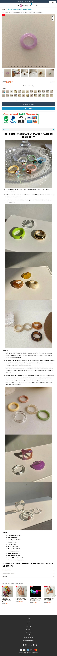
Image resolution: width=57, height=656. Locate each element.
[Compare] (53, 16)
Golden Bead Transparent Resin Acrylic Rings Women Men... (6, 600)
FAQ (28, 618)
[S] (31, 95)
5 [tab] (14, 66)
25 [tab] (45, 66)
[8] (19, 95)
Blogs (28, 621)
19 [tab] (36, 66)
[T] (19, 91)
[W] (27, 95)
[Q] (15, 91)
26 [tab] (47, 66)
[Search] (33, 5)
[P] (7, 91)
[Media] (53, 19)
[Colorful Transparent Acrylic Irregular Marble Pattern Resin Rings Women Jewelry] (28, 41)
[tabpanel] (28, 41)
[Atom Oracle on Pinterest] (26, 645)
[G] (11, 91)
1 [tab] (8, 66)
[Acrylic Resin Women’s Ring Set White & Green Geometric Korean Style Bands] (21, 591)
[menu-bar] (18, 5)
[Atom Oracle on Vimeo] (36, 645)
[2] (47, 95)
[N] (3, 91)
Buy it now (28, 108)
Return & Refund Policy (8, 573)
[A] (39, 91)
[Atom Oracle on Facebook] (21, 645)
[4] (11, 95)
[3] (35, 95)
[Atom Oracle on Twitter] (23, 645)
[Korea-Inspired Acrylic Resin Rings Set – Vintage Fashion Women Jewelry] (49, 591)
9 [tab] (20, 66)
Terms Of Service (28, 638)
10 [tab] (22, 66)
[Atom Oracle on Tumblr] (31, 645)
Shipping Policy (7, 570)
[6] (15, 95)
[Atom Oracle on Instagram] (28, 645)
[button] (2, 73)
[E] (23, 91)
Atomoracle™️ (27, 653)
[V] (51, 91)
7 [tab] (17, 66)
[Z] (51, 95)
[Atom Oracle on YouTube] (34, 645)
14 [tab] (28, 66)
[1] (43, 95)
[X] (23, 95)
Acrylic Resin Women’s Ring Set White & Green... (21, 599)
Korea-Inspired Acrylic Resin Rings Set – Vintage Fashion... (49, 599)
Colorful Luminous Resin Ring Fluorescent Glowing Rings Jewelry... (35, 599)
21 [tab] (39, 66)
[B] (43, 91)
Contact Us (28, 629)
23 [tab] (42, 66)
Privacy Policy (28, 632)
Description (6, 129)
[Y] (47, 91)
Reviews (5, 576)
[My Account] (36, 5)
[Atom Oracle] (23, 5)
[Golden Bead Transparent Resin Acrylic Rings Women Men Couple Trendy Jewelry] (7, 591)
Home (28, 624)
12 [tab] (25, 66)
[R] (3, 95)
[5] (7, 95)
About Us (28, 627)
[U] (39, 95)
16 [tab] (31, 66)
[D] (35, 91)
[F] (27, 91)
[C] (31, 91)
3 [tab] (11, 66)
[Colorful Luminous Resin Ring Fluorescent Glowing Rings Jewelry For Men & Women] (35, 591)
